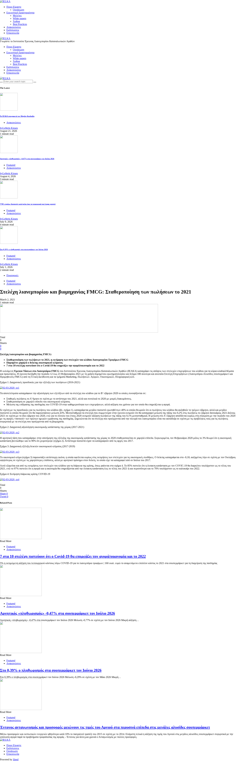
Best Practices (20, 24)
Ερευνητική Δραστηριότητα (20, 12)
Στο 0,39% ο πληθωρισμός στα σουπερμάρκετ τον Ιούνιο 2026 (24, 249)
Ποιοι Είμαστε (13, 6)
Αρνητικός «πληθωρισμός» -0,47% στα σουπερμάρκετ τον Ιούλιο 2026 (27, 159)
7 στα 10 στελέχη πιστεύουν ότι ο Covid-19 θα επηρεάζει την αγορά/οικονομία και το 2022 (73, 556)
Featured (10, 165)
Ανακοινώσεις (13, 27)
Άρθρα (16, 21)
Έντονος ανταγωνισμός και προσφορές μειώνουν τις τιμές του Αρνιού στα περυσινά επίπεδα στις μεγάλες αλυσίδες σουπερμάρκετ (105, 727)
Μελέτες (17, 15)
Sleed (15, 759)
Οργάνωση (18, 9)
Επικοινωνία (12, 33)
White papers (19, 18)
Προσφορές (12, 275)
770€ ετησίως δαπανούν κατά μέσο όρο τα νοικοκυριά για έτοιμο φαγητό (28, 204)
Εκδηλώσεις (12, 30)
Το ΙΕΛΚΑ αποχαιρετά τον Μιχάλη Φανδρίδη (17, 116)
